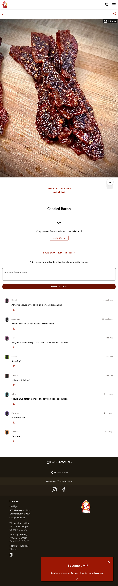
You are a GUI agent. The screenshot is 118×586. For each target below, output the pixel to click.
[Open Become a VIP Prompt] (77, 579)
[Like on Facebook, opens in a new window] (63, 490)
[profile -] (107, 4)
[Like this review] (15, 309)
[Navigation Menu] (114, 4)
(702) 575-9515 (17, 517)
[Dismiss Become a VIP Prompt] (108, 561)
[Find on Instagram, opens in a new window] (54, 490)
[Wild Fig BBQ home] (15, 4)
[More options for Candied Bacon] (109, 182)
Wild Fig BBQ (85, 506)
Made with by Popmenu (37, 481)
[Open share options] (114, 14)
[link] (59, 237)
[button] (3, 13)
